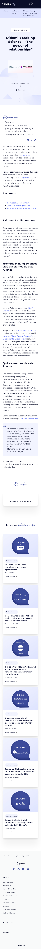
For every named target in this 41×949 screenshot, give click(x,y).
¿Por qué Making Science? (19, 206)
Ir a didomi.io (21, 945)
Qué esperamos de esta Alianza (19, 134)
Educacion (6, 899)
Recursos (6, 932)
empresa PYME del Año (26, 330)
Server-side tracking (9, 889)
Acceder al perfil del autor (20, 501)
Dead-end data (8, 882)
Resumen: (10, 122)
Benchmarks (7, 885)
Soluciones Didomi (9, 909)
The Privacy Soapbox (10, 896)
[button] (36, 4)
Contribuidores (8, 923)
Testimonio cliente (15, 12)
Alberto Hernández (29, 419)
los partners (25, 155)
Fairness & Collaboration (16, 125)
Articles (5, 11)
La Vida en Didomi (9, 892)
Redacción (6, 906)
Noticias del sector (9, 913)
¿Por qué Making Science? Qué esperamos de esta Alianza (19, 130)
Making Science (25, 177)
